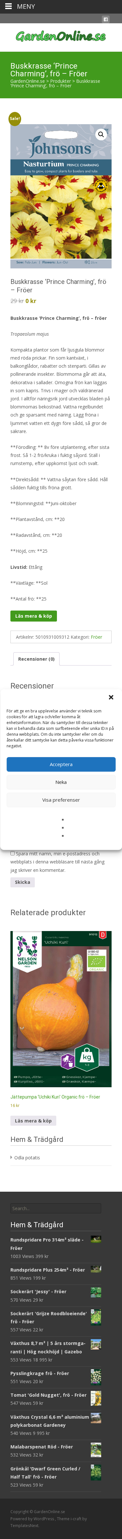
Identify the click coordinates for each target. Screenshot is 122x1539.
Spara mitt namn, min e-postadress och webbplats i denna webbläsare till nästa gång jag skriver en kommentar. (57, 862)
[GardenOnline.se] (61, 36)
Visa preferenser (61, 800)
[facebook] (106, 20)
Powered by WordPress (32, 1519)
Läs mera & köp (33, 616)
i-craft (76, 1519)
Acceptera (61, 764)
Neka (61, 782)
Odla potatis (27, 1157)
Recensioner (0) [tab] (36, 659)
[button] (111, 698)
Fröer (96, 637)
